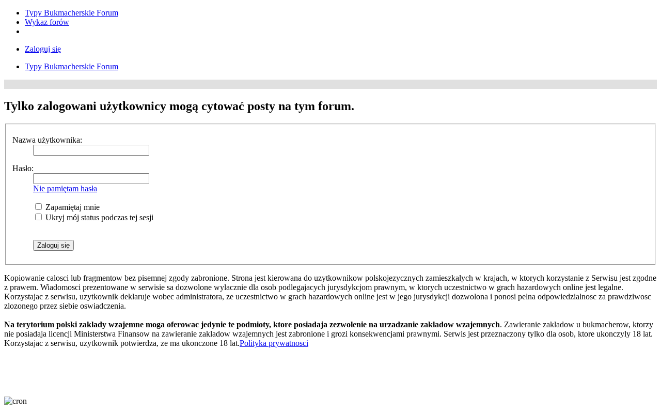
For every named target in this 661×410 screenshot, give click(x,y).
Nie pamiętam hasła (65, 188)
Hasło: (23, 168)
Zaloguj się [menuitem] (43, 48)
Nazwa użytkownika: (47, 139)
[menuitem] (71, 12)
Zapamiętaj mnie (71, 207)
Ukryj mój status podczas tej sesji (98, 217)
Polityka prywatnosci (274, 343)
